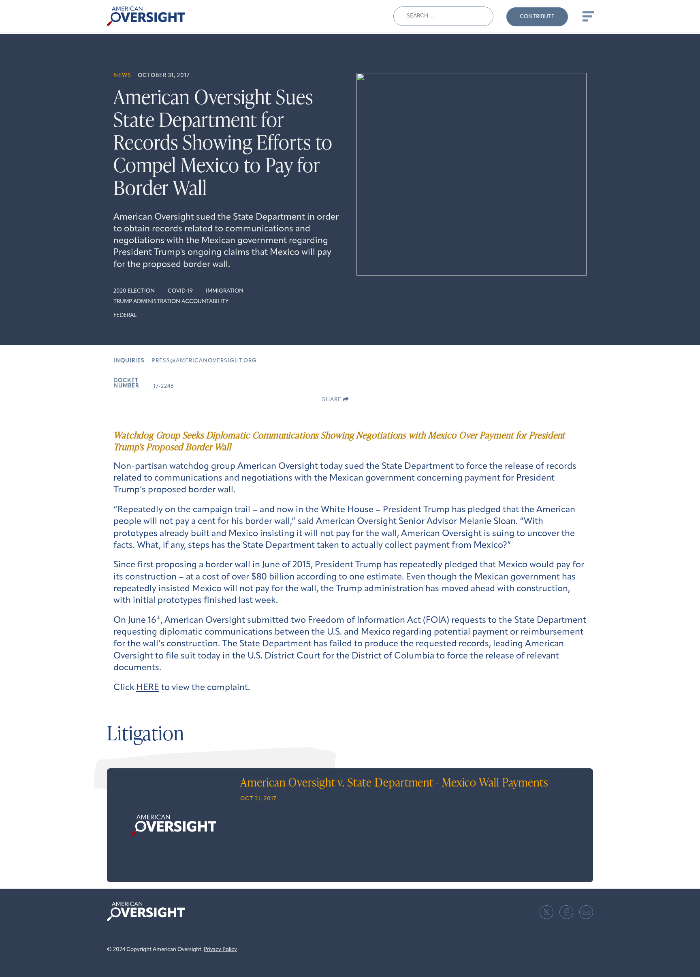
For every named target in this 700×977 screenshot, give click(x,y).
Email (586, 912)
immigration (224, 291)
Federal (125, 315)
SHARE (332, 399)
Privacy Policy (220, 949)
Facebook (566, 912)
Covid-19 (180, 291)
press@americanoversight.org (204, 360)
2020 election (134, 291)
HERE (147, 688)
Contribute (537, 16)
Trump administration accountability (170, 301)
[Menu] (587, 16)
